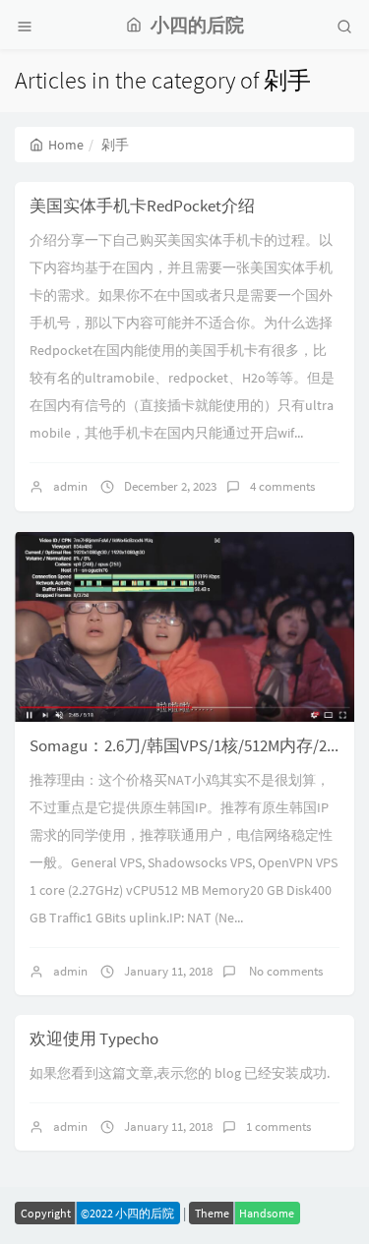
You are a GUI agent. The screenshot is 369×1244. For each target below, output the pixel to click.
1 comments (278, 1126)
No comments (284, 971)
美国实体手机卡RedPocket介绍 (142, 205)
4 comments (282, 486)
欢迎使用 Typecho (94, 1038)
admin (70, 486)
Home (66, 144)
